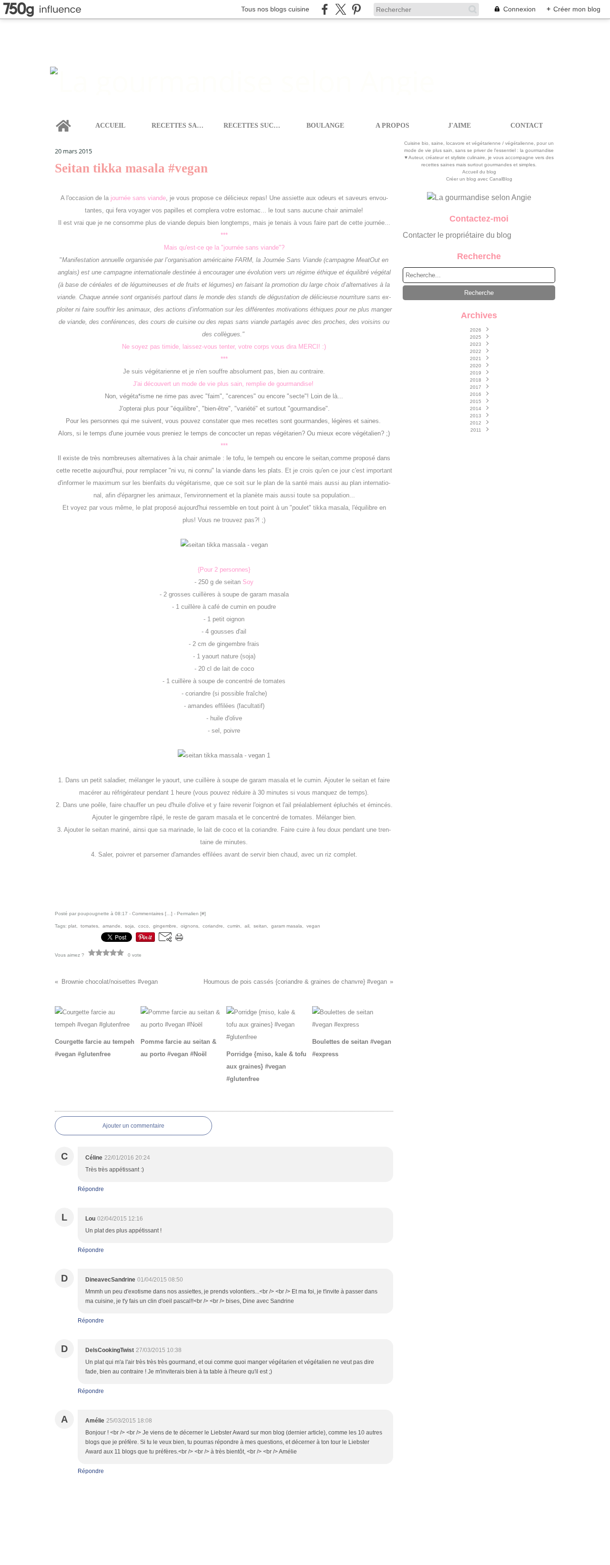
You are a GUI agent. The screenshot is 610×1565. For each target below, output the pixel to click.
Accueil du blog (479, 171)
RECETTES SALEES (179, 125)
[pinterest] (356, 9)
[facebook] (325, 9)
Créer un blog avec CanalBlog (479, 179)
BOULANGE (325, 125)
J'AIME (459, 125)
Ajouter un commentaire (133, 1125)
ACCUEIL (110, 125)
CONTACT (526, 125)
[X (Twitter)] (340, 9)
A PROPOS (392, 125)
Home (63, 117)
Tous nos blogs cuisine (275, 9)
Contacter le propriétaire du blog (457, 235)
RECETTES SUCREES (254, 125)
